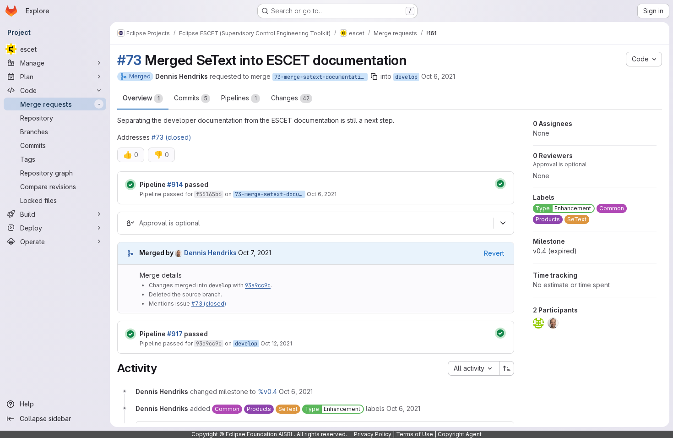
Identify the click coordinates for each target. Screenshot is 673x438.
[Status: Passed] (130, 184)
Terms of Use (414, 434)
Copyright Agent (460, 434)
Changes (290, 98)
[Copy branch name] (374, 76)
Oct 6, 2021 (438, 76)
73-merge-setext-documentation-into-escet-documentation (321, 77)
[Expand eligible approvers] (502, 223)
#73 (129, 60)
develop (406, 77)
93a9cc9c (258, 285)
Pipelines (239, 98)
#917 (175, 334)
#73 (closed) (171, 137)
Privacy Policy (372, 434)
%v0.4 (267, 391)
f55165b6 (209, 194)
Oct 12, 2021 (276, 343)
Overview (141, 98)
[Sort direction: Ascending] (506, 368)
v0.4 (555, 251)
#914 (175, 184)
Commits (190, 98)
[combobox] (473, 368)
